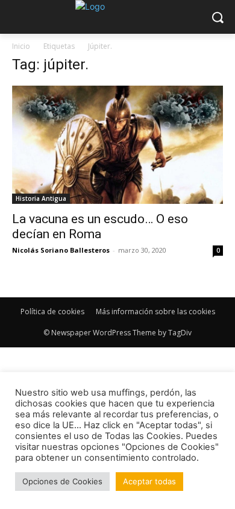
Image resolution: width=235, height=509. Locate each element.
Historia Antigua (41, 198)
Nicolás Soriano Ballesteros (61, 250)
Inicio (21, 46)
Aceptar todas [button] (149, 481)
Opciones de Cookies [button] (62, 481)
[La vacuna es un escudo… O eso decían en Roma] (117, 145)
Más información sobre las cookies (155, 311)
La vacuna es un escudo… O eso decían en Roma (100, 226)
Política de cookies (52, 311)
